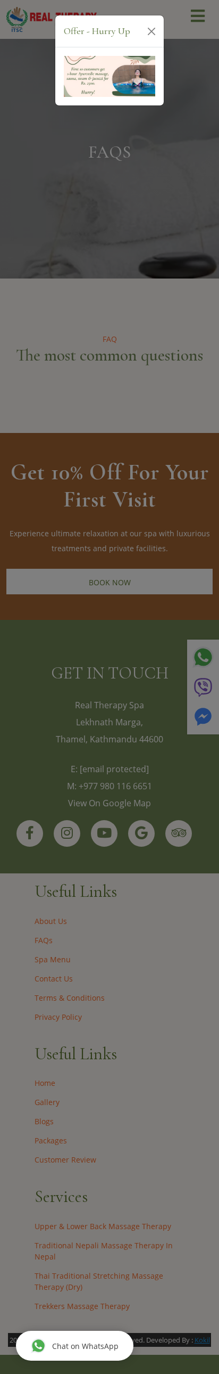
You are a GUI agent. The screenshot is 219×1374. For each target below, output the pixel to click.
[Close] (151, 31)
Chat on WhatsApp (85, 1346)
